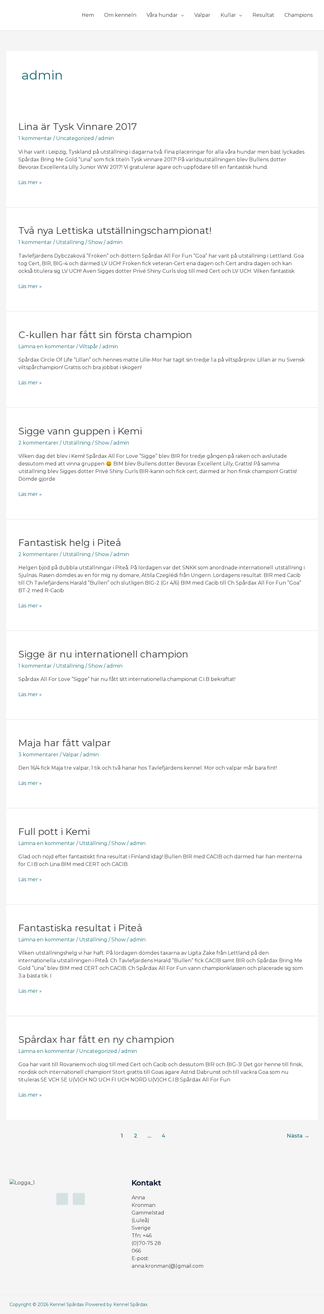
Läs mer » (30, 182)
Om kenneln (120, 15)
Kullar (228, 15)
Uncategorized (75, 138)
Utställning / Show (79, 242)
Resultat (263, 15)
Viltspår (88, 346)
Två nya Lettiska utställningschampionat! (114, 230)
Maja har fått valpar (64, 743)
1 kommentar (35, 138)
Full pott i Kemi (54, 831)
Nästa (298, 1135)
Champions (298, 15)
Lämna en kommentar (46, 346)
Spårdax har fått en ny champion (96, 1039)
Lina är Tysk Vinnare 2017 (77, 126)
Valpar (202, 15)
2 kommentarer (38, 443)
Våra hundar (162, 15)
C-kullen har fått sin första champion (105, 335)
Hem (88, 15)
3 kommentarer (38, 755)
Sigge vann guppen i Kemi (80, 431)
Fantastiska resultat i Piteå (80, 928)
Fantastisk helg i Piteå (69, 542)
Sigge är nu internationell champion (103, 654)
